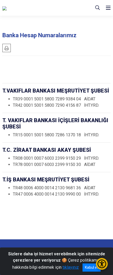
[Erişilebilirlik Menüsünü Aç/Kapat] (102, 264)
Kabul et (91, 267)
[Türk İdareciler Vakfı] (28, 8)
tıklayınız (71, 267)
